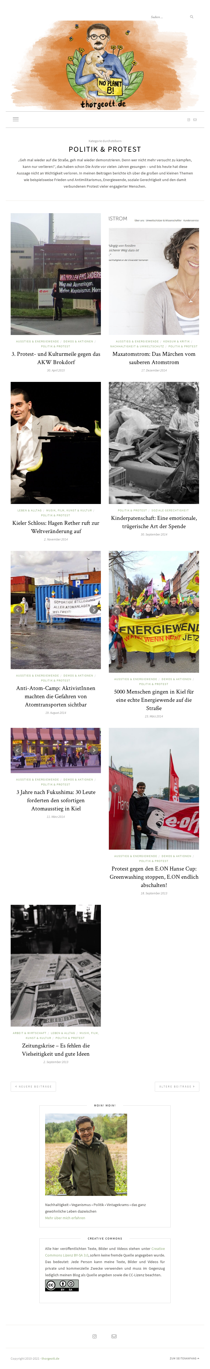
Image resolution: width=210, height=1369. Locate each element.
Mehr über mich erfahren (65, 1217)
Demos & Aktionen (78, 341)
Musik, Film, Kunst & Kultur (69, 510)
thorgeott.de (50, 1358)
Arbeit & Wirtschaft (29, 1033)
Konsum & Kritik (176, 341)
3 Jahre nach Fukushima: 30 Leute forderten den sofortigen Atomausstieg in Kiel (55, 800)
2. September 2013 (55, 1062)
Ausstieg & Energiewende (37, 341)
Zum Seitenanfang (183, 1358)
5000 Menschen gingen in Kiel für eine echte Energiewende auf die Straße (154, 700)
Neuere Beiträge (35, 1086)
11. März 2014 (56, 817)
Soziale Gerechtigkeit (170, 510)
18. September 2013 (154, 893)
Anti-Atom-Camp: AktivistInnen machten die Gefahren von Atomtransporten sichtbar (55, 696)
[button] (16, 120)
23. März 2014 (154, 716)
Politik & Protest (55, 346)
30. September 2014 (154, 534)
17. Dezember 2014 (154, 370)
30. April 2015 (56, 370)
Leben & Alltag (30, 510)
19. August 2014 (55, 713)
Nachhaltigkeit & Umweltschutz (137, 346)
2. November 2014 (56, 539)
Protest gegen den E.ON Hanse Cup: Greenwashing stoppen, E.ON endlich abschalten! (154, 876)
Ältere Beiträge (176, 1086)
